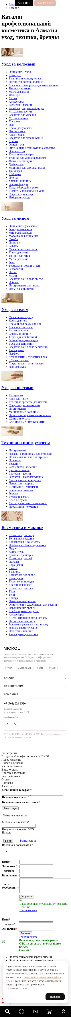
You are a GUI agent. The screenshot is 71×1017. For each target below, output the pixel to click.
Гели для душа (18, 366)
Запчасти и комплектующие (26, 476)
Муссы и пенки (18, 118)
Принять (55, 996)
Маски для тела (18, 330)
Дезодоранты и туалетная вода (28, 356)
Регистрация (10, 808)
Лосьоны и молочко (21, 327)
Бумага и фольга (19, 496)
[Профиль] (63, 1011)
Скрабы (13, 239)
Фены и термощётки (21, 161)
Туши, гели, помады (21, 581)
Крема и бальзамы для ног (25, 323)
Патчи (13, 272)
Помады (14, 561)
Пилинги (14, 242)
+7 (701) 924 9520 (15, 703)
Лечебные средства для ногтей (28, 402)
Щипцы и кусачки (20, 418)
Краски (13, 141)
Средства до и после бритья (26, 278)
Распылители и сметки (23, 466)
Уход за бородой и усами (24, 187)
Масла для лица (18, 259)
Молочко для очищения (23, 235)
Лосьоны (14, 121)
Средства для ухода (21, 194)
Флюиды (14, 95)
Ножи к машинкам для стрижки (28, 457)
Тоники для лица (19, 255)
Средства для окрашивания (26, 137)
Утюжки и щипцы (20, 180)
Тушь (12, 591)
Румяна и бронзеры (21, 555)
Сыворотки (16, 268)
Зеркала (13, 493)
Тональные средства (21, 538)
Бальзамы (15, 571)
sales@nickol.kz (11, 717)
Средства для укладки (22, 114)
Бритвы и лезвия (19, 470)
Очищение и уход (20, 71)
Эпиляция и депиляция (23, 340)
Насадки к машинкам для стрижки (30, 453)
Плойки (14, 177)
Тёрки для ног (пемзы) (23, 337)
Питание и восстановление (26, 81)
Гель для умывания (20, 229)
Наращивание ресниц (22, 601)
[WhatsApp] (15, 724)
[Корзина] (49, 1011)
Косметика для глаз (21, 588)
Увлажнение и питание (23, 249)
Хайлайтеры (16, 551)
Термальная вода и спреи (24, 265)
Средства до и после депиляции (28, 346)
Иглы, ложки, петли (21, 288)
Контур (13, 598)
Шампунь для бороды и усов (26, 190)
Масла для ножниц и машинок (28, 503)
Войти (8, 840)
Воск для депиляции (21, 343)
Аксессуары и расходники (25, 480)
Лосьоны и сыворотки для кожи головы (33, 85)
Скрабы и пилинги (20, 333)
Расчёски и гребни (20, 104)
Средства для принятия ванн (26, 363)
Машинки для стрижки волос (27, 167)
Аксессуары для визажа (23, 634)
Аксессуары (16, 101)
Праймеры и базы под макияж (27, 545)
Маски (13, 98)
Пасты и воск (17, 131)
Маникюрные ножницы (24, 411)
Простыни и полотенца (23, 506)
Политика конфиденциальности (18, 737)
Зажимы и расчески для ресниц (28, 624)
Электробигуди (18, 184)
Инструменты (17, 408)
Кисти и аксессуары (21, 154)
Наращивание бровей (22, 607)
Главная (14, 4)
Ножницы (15, 460)
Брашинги (15, 463)
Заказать (25, 933)
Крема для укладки (20, 128)
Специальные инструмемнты (27, 421)
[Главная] (35, 1011)
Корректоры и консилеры (24, 541)
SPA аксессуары (19, 360)
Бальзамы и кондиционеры (25, 78)
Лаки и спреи (17, 134)
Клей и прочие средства (24, 611)
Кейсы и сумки (18, 500)
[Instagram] (7, 724)
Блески (13, 568)
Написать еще (28, 910)
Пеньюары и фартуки (22, 483)
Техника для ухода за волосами (28, 157)
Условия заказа (28, 936)
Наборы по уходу (19, 197)
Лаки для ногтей (19, 398)
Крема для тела (18, 320)
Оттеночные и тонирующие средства (32, 147)
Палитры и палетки (21, 631)
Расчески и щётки (20, 473)
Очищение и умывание (23, 226)
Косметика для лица (21, 535)
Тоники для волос (20, 88)
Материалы (16, 395)
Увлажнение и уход (21, 317)
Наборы (14, 282)
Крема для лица (18, 252)
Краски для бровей (20, 584)
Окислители (16, 144)
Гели (12, 124)
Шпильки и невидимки (23, 486)
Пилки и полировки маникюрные (30, 415)
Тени (12, 594)
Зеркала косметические (23, 627)
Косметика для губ (20, 558)
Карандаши (16, 564)
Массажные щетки (20, 111)
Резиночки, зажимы (21, 490)
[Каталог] (21, 1011)
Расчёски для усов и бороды (26, 108)
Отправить (27, 896)
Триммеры (15, 170)
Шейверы (15, 174)
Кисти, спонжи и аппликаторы (28, 617)
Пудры (13, 548)
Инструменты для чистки (24, 285)
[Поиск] (7, 1011)
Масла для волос (19, 91)
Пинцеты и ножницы (22, 621)
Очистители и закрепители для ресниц (33, 604)
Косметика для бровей (22, 574)
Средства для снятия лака (24, 405)
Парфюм (14, 353)
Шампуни (15, 75)
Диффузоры (16, 164)
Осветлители (17, 151)
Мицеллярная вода (20, 232)
